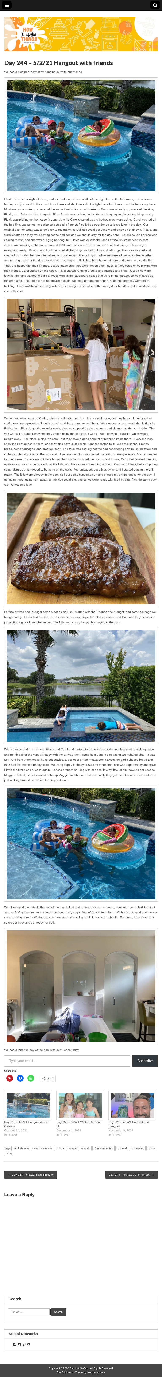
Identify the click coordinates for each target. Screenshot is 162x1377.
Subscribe (145, 1061)
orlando (85, 1148)
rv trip (151, 1148)
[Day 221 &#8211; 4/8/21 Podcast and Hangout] (132, 1105)
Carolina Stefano (79, 1368)
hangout (72, 1148)
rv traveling (137, 1148)
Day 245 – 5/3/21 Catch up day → (131, 1174)
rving (9, 1153)
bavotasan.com (96, 1372)
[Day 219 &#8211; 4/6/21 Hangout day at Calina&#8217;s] (28, 1105)
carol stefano (21, 1148)
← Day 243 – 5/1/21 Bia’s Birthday (31, 1174)
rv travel (122, 1148)
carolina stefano (42, 1148)
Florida (60, 1148)
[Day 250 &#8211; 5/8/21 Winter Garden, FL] (80, 1105)
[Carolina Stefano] (81, 31)
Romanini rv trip (103, 1148)
